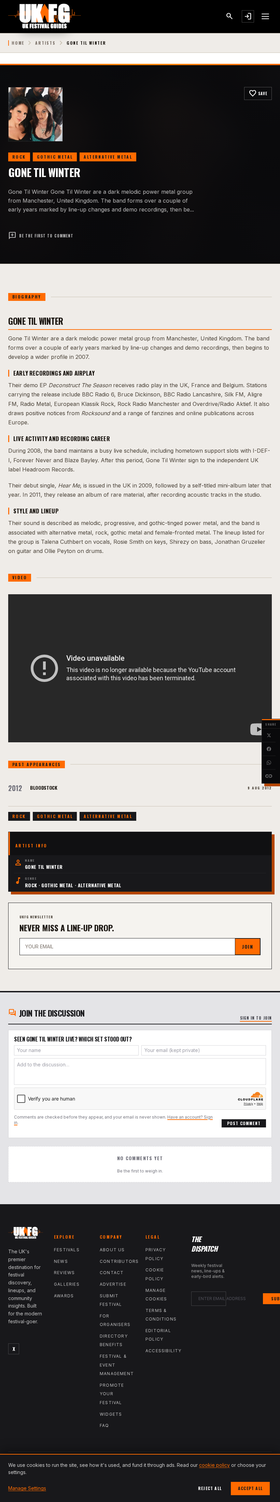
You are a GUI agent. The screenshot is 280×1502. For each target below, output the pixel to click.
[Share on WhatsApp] (269, 763)
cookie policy (214, 1465)
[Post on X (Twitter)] (269, 735)
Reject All (210, 1488)
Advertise (113, 1284)
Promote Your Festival (112, 1394)
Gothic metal (55, 157)
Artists (45, 43)
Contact (112, 1272)
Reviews (64, 1272)
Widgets (111, 1414)
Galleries (67, 1284)
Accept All (250, 1488)
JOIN (247, 946)
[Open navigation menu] (266, 16)
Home (18, 43)
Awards (64, 1295)
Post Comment (244, 1123)
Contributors (119, 1261)
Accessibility (163, 1350)
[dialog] (140, 1478)
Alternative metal (108, 157)
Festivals (67, 1249)
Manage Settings (27, 1488)
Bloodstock (43, 787)
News (61, 1261)
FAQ (104, 1425)
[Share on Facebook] (269, 749)
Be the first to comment (40, 236)
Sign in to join (256, 1018)
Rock (19, 157)
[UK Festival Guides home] (25, 1234)
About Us (112, 1249)
